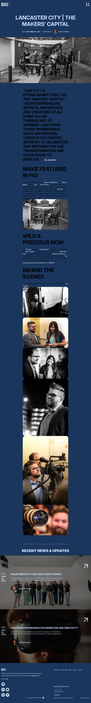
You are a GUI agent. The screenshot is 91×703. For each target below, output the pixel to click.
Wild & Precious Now (58, 254)
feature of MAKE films (50, 182)
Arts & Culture (44, 184)
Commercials (63, 670)
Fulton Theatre (30, 251)
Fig (62, 189)
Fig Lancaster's (44, 249)
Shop (74, 670)
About (56, 670)
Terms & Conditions (85, 698)
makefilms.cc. (35, 675)
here (58, 189)
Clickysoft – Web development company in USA (43, 698)
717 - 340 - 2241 (58, 689)
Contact (79, 670)
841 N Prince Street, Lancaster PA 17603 (63, 698)
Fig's (35, 184)
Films (70, 670)
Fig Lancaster (50, 160)
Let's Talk (3, 679)
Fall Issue (28, 249)
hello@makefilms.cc (59, 691)
